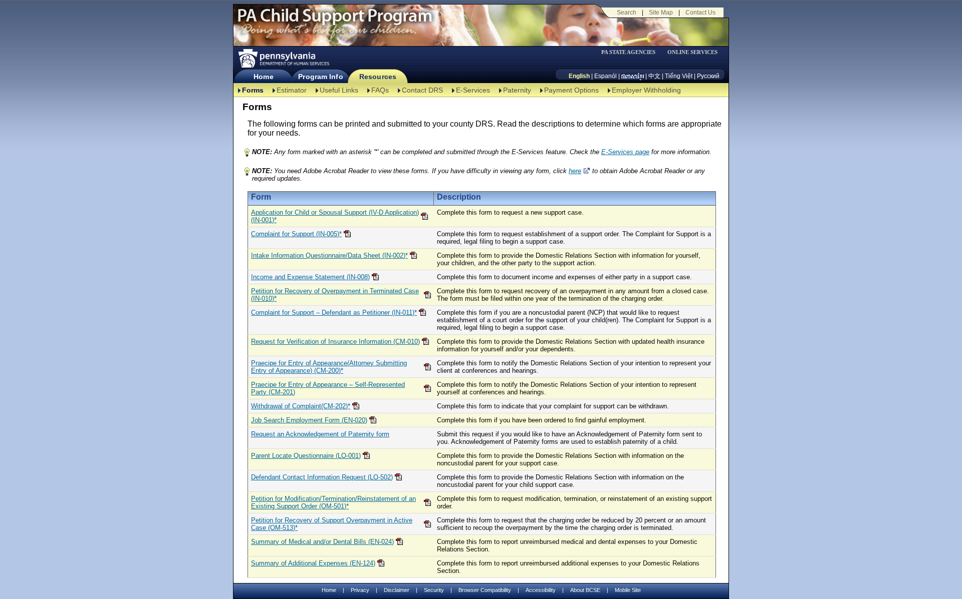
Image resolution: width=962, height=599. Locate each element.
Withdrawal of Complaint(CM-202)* (300, 406)
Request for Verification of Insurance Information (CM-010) (335, 341)
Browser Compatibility (484, 590)
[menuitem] (632, 52)
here (575, 171)
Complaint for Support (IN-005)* (296, 234)
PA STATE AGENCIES (628, 52)
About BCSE (585, 590)
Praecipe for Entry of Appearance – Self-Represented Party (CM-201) (328, 388)
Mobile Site (628, 590)
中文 (654, 76)
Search (626, 12)
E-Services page (625, 152)
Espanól (605, 76)
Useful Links (339, 90)
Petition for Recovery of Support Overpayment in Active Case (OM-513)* (331, 523)
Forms (253, 90)
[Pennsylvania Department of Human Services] (283, 58)
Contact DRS (422, 90)
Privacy (360, 590)
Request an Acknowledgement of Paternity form (320, 434)
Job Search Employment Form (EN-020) (309, 420)
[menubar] (632, 52)
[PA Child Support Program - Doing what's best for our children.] (334, 22)
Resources (377, 77)
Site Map (661, 12)
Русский (708, 76)
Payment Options (571, 90)
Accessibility (541, 590)
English (579, 76)
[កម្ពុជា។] (632, 76)
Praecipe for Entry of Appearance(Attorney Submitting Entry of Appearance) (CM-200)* (329, 366)
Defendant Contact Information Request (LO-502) (322, 477)
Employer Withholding (646, 90)
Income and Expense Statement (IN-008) (310, 277)
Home (263, 77)
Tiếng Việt (678, 76)
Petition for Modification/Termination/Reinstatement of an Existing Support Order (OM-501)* (333, 502)
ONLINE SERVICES (692, 52)
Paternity (517, 90)
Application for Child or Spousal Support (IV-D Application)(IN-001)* (335, 216)
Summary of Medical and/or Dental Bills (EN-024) (322, 541)
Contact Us (700, 12)
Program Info (320, 77)
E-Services (473, 90)
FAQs (380, 90)
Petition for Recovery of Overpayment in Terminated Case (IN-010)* (335, 294)
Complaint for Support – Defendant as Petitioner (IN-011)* (334, 312)
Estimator (292, 90)
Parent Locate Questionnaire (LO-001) (306, 455)
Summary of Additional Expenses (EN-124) (313, 563)
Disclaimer (396, 590)
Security (434, 590)
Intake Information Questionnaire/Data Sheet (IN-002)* (329, 255)
